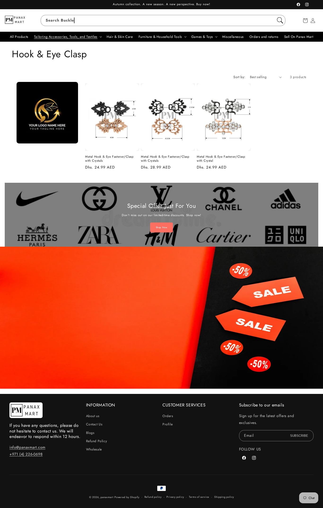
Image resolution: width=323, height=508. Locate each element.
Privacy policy (175, 497)
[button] (305, 20)
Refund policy (153, 497)
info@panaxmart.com (27, 447)
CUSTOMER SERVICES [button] (183, 405)
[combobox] (163, 20)
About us (93, 416)
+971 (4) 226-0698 (26, 454)
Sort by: (239, 77)
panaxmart (106, 497)
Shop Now (161, 227)
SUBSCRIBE (299, 435)
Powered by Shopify (127, 497)
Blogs (90, 432)
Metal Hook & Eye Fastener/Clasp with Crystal (221, 159)
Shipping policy (224, 497)
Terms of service (199, 497)
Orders (167, 416)
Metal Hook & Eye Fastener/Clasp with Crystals (109, 159)
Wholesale (94, 449)
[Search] (280, 20)
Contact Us (94, 424)
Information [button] (100, 405)
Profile (167, 424)
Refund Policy (96, 441)
